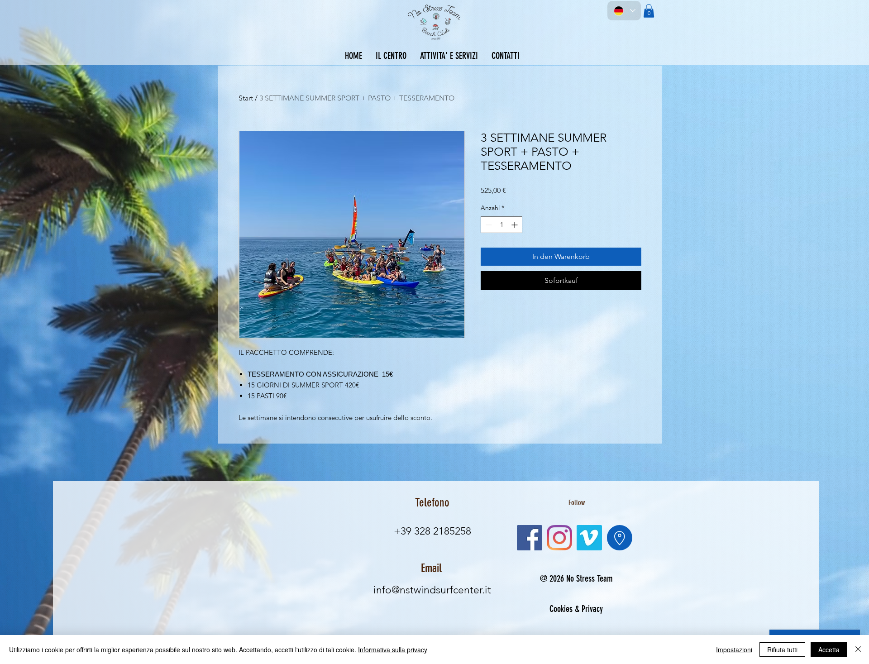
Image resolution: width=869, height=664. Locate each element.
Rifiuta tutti (782, 649)
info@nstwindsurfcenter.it (432, 590)
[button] (648, 11)
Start (246, 98)
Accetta (829, 649)
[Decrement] (487, 225)
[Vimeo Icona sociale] (589, 537)
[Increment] (515, 225)
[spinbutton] (501, 225)
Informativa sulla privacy (392, 649)
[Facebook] (529, 537)
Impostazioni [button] (734, 649)
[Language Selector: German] (624, 10)
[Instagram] (559, 537)
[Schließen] (858, 649)
